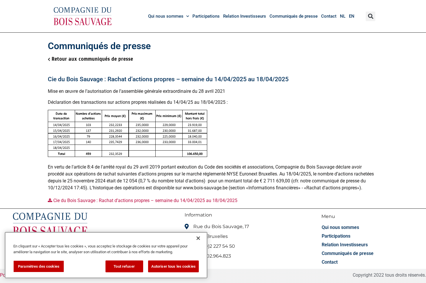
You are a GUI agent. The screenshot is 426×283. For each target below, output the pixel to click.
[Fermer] (198, 238)
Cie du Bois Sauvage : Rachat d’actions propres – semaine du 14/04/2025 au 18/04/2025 (144, 200)
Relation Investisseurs (244, 16)
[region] (106, 255)
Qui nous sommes (165, 16)
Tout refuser (124, 266)
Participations (206, 16)
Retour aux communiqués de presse (92, 59)
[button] (370, 16)
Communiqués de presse (294, 16)
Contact (328, 16)
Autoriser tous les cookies (173, 266)
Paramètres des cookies (38, 266)
